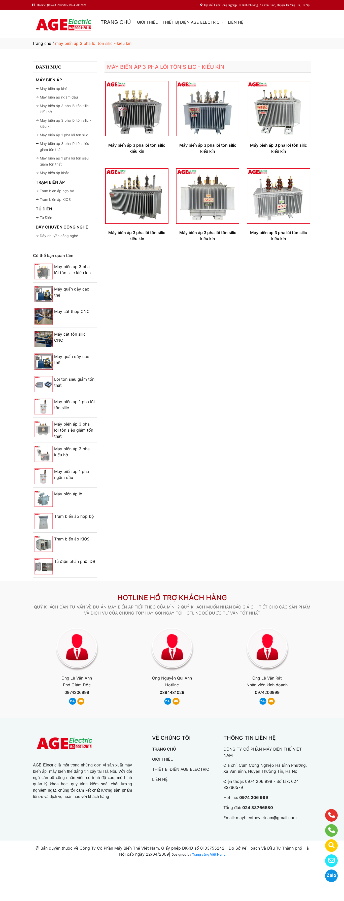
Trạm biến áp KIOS (55, 199)
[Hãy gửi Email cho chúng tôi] (328, 861)
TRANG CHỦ (115, 22)
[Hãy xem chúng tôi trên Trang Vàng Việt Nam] (328, 845)
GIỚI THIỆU (147, 22)
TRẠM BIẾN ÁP (50, 182)
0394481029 (172, 692)
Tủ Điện (46, 217)
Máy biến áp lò (68, 493)
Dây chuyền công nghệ (59, 236)
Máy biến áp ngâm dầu (59, 97)
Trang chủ (41, 43)
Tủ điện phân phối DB (74, 561)
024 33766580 (257, 807)
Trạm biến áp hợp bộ (57, 191)
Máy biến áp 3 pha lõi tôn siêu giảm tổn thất (73, 430)
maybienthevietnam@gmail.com (266, 817)
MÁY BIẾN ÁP (49, 79)
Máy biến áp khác (54, 173)
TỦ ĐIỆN (44, 208)
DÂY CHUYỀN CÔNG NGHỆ (62, 227)
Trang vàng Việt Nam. (208, 854)
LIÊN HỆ (236, 22)
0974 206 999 (258, 781)
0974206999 (76, 692)
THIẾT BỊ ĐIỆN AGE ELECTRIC (191, 22)
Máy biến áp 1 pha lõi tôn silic (64, 135)
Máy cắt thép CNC (72, 311)
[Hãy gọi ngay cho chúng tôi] (328, 830)
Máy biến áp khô (53, 88)
